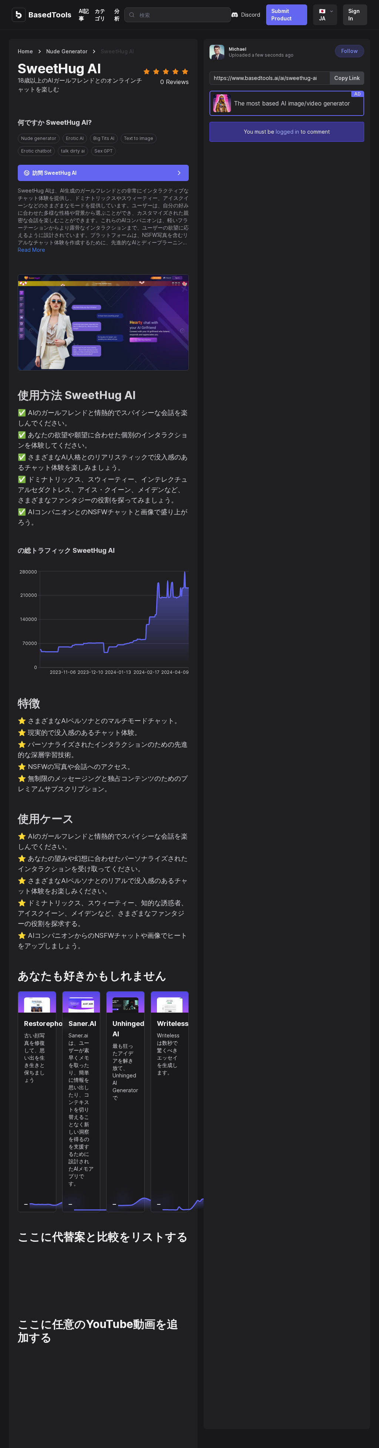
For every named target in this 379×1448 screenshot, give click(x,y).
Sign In (354, 14)
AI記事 (84, 14)
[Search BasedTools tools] (129, 14)
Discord (250, 14)
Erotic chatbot (36, 151)
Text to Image (138, 138)
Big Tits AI (103, 138)
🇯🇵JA (322, 14)
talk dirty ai (73, 151)
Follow (349, 51)
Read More (31, 250)
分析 (117, 14)
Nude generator (66, 51)
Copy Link (347, 78)
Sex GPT (103, 151)
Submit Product (281, 14)
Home (25, 51)
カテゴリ (100, 14)
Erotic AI (75, 138)
